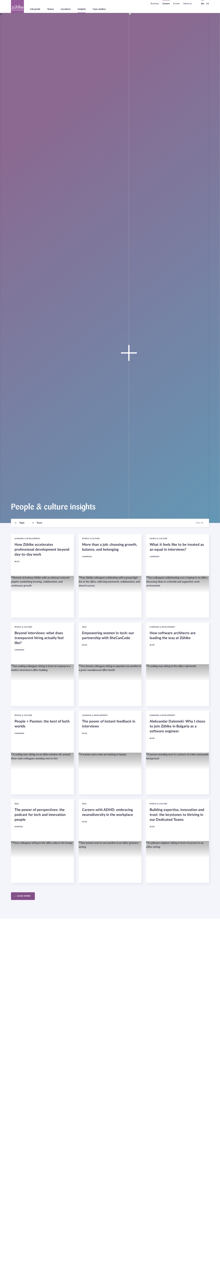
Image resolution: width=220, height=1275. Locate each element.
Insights (82, 9)
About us (187, 4)
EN (202, 4)
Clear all (199, 523)
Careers (166, 4)
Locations (66, 9)
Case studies (99, 9)
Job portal (35, 9)
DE (207, 4)
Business (155, 4)
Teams (50, 9)
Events (176, 4)
